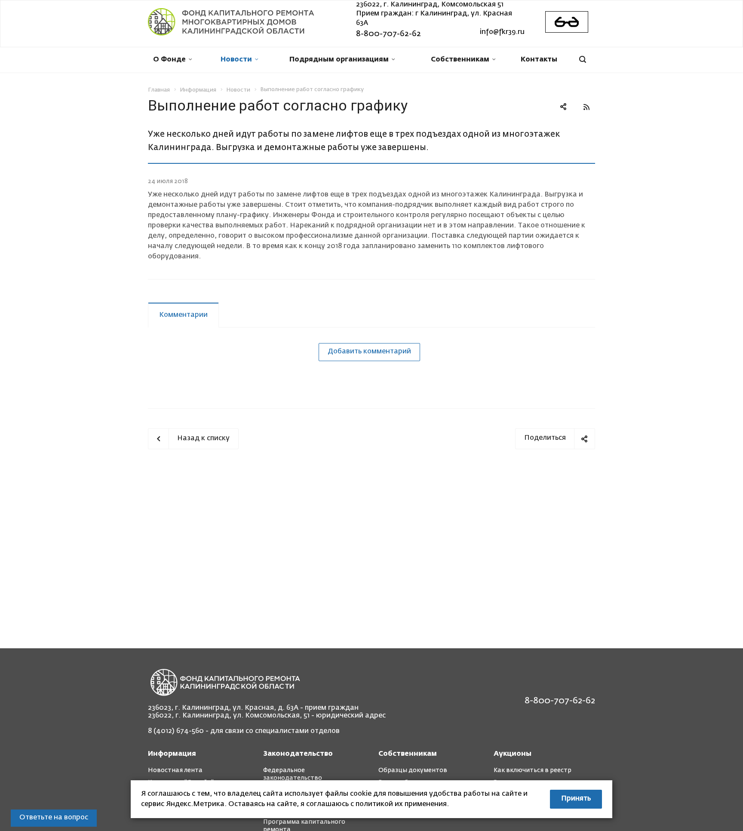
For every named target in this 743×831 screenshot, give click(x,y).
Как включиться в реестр (532, 770)
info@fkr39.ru (502, 32)
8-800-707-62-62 (388, 34)
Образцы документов (412, 770)
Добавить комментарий (369, 351)
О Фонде (169, 59)
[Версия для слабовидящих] (566, 22)
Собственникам (460, 59)
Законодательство (298, 754)
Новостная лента (175, 770)
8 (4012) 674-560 (176, 731)
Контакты (539, 59)
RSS (586, 107)
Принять (576, 798)
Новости (236, 59)
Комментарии (183, 315)
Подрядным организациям (339, 59)
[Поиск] (582, 60)
